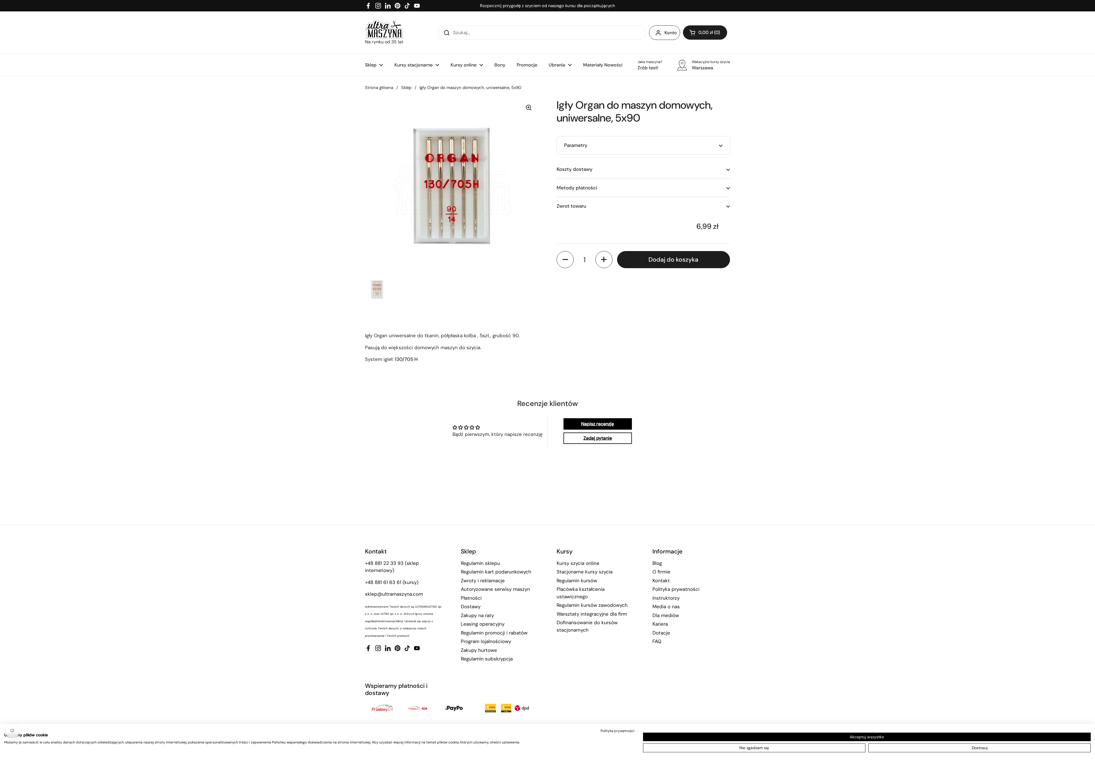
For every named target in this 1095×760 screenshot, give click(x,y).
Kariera (660, 624)
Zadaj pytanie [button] (597, 438)
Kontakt (661, 580)
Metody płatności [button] (577, 188)
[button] (705, 32)
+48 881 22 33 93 (384, 563)
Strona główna (379, 87)
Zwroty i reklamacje (483, 580)
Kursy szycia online (578, 563)
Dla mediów (665, 615)
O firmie (661, 572)
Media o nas (666, 606)
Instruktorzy (666, 598)
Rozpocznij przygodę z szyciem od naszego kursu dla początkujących (547, 5)
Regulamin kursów (577, 580)
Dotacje (661, 633)
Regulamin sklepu (480, 563)
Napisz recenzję (597, 424)
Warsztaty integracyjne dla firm (592, 614)
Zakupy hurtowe (479, 650)
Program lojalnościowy (486, 641)
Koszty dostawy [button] (575, 169)
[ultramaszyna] (384, 29)
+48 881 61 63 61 (383, 582)
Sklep (406, 87)
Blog (657, 563)
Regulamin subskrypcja (487, 659)
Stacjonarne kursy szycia (585, 572)
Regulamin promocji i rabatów (494, 633)
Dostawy (470, 606)
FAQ (656, 641)
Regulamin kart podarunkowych (496, 572)
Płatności (471, 598)
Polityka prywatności (675, 589)
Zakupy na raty (477, 615)
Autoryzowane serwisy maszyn (495, 589)
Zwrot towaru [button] (571, 206)
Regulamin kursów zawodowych (592, 605)
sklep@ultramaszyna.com (394, 594)
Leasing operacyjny (482, 624)
